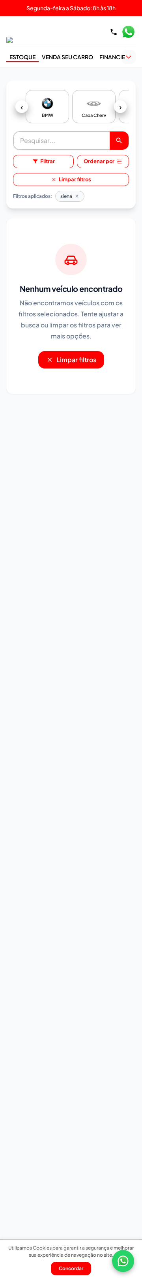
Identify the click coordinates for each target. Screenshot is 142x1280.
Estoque (22, 56)
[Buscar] (119, 141)
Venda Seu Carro (67, 56)
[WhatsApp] (123, 1261)
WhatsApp (128, 32)
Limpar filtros (75, 179)
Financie (112, 56)
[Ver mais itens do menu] (128, 57)
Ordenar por (99, 161)
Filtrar (47, 161)
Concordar (71, 1268)
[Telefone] (114, 32)
